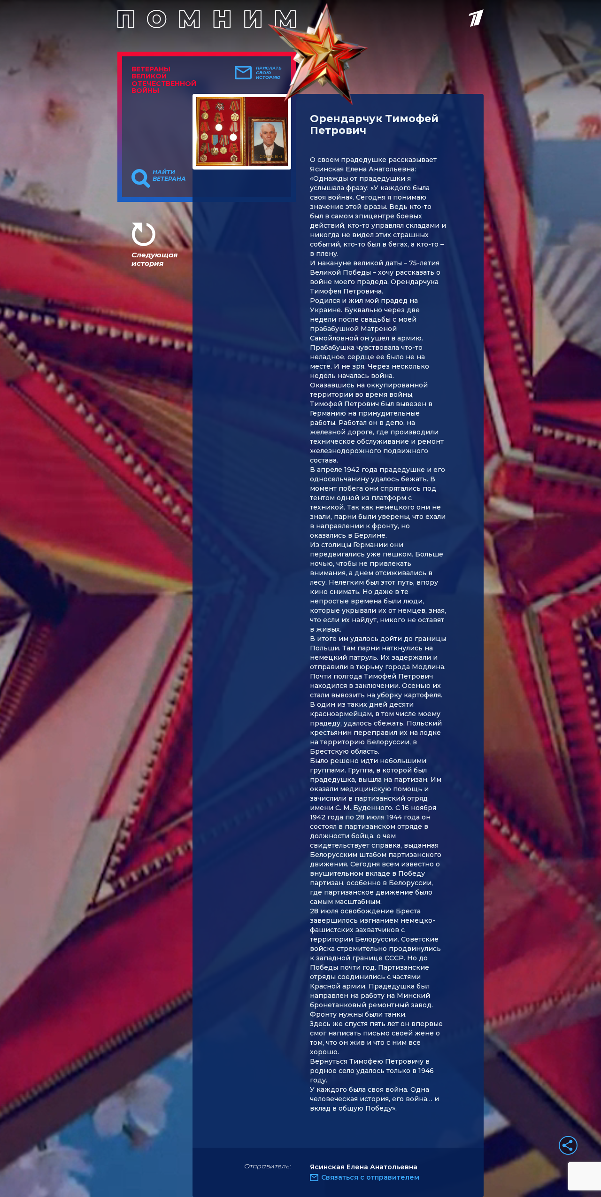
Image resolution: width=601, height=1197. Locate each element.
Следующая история (154, 259)
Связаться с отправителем (370, 1177)
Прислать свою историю (269, 73)
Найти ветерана (169, 175)
